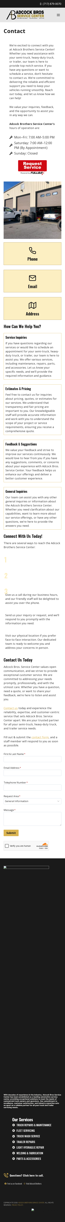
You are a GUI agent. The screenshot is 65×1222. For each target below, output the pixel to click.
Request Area (12, 796)
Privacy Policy (17, 1205)
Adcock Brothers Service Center (31, 1202)
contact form (40, 737)
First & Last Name (14, 754)
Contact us (11, 708)
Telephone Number (16, 782)
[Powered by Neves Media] (46, 1211)
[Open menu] (58, 15)
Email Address (12, 767)
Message (10, 810)
